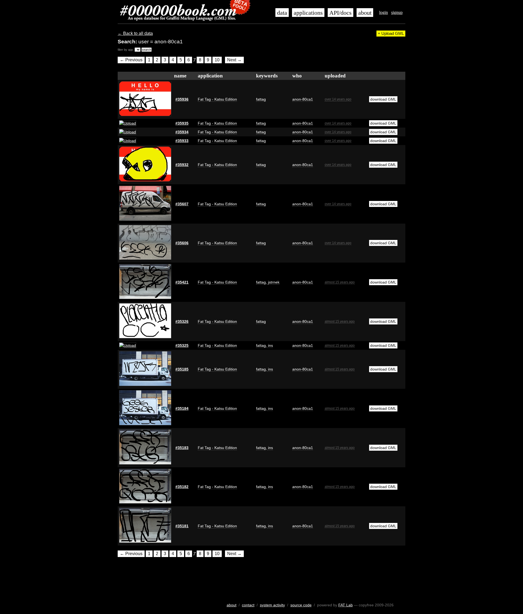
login (383, 12)
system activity (272, 605)
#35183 (181, 448)
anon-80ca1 (302, 99)
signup (397, 12)
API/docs (340, 13)
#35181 (181, 526)
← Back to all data (135, 33)
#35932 (181, 164)
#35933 (181, 141)
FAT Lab (345, 605)
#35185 (181, 369)
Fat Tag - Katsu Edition (217, 99)
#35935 (181, 123)
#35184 (181, 408)
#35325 (181, 345)
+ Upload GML (391, 33)
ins (270, 345)
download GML (383, 99)
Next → (234, 60)
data (282, 13)
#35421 (181, 282)
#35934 (181, 132)
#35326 (181, 321)
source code (301, 605)
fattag (261, 99)
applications (308, 13)
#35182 (181, 486)
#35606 (181, 243)
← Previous (131, 60)
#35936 (181, 99)
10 (217, 60)
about (365, 13)
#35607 (181, 204)
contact (248, 605)
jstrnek (273, 282)
